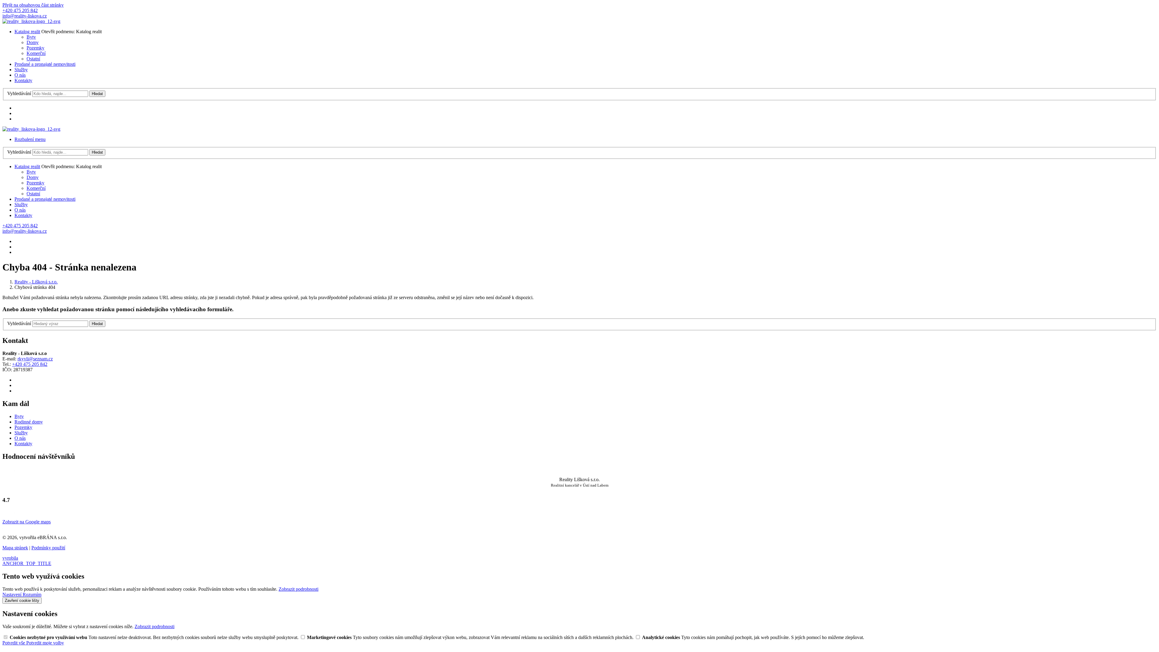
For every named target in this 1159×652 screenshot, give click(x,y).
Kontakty (23, 80)
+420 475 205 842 (29, 364)
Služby (21, 69)
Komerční (36, 53)
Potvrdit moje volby (45, 642)
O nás (20, 75)
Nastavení (12, 594)
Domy (33, 42)
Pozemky (35, 47)
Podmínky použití (48, 547)
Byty (31, 37)
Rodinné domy (28, 421)
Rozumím (32, 594)
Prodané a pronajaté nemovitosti (44, 64)
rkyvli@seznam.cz (35, 358)
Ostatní (33, 58)
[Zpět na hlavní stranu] (31, 21)
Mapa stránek (15, 547)
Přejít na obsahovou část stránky (33, 5)
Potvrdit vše (14, 642)
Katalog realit (27, 31)
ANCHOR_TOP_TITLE (26, 563)
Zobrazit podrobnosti (298, 589)
